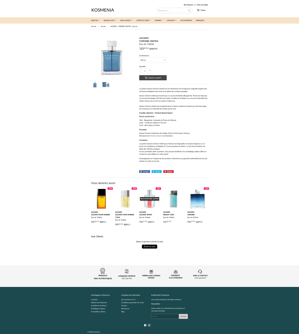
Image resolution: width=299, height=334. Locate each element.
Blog (123, 312)
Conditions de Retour (99, 305)
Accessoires (186, 20)
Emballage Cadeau (98, 309)
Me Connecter (188, 5)
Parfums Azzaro (156, 136)
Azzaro (103, 26)
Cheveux (171, 20)
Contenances (144, 56)
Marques (200, 20)
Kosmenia (96, 332)
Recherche (125, 309)
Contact (124, 305)
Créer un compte (202, 5)
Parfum (94, 20)
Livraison (94, 299)
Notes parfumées (146, 116)
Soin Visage (125, 20)
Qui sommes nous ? (128, 299)
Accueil (93, 26)
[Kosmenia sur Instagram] (149, 326)
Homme (158, 20)
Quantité (142, 66)
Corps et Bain (142, 20)
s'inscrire (183, 316)
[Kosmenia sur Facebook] (145, 326)
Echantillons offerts (98, 312)
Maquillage (109, 20)
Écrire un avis (149, 247)
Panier (203, 10)
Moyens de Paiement (99, 302)
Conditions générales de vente (132, 302)
